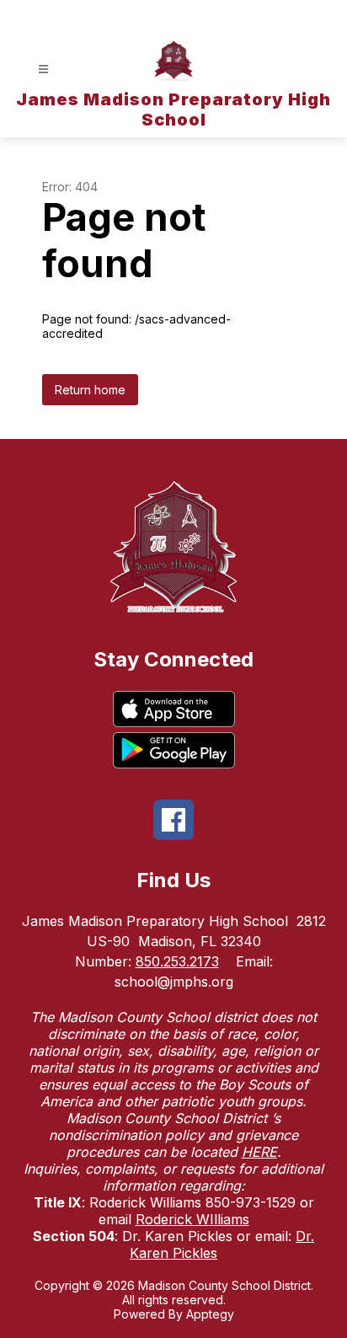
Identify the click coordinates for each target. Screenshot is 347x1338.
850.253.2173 (177, 961)
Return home (90, 390)
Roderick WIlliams (192, 1219)
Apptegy (210, 1314)
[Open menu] (43, 69)
